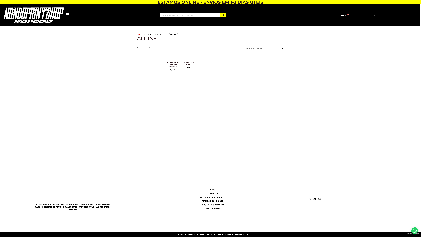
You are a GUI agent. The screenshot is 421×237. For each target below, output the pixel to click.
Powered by (413, 233)
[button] (414, 230)
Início (139, 34)
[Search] (223, 15)
